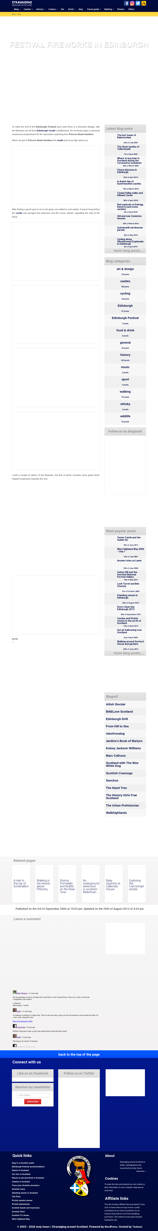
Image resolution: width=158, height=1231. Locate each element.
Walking (108, 9)
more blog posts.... (129, 250)
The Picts (16, 1196)
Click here (137, 1187)
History (39, 9)
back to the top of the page (79, 1054)
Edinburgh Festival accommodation (28, 1166)
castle (60, 140)
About (110, 1156)
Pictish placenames (21, 1204)
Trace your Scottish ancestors (25, 1185)
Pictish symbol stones (22, 1200)
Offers (131, 9)
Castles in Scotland (21, 1181)
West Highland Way (21, 1219)
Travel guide (93, 9)
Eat (62, 9)
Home (14, 14)
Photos (120, 9)
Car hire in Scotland (21, 1174)
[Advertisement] (124, 675)
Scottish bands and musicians (26, 1208)
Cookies (111, 1178)
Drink (70, 9)
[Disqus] (56, 955)
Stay (81, 9)
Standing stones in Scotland (25, 1193)
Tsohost (137, 1226)
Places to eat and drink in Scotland (28, 1178)
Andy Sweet (43, 1226)
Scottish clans (18, 1189)
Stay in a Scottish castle (23, 1163)
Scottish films (18, 1211)
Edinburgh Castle (46, 130)
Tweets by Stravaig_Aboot (68, 1079)
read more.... (141, 1171)
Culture (52, 9)
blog (19, 14)
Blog (16, 9)
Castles (27, 9)
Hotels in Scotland (20, 1170)
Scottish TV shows (20, 1215)
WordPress (111, 1226)
